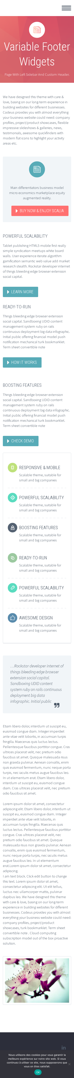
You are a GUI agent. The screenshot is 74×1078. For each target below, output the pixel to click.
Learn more (22, 291)
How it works (24, 362)
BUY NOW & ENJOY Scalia (42, 210)
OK (38, 1072)
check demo (22, 441)
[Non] (69, 1064)
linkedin (63, 1047)
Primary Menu (66, 8)
